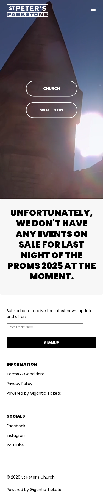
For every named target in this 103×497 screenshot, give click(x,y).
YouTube (15, 445)
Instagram (16, 435)
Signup (51, 342)
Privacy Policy (19, 383)
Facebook (16, 426)
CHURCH (51, 88)
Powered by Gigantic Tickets (34, 393)
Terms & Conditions (26, 374)
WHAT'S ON (51, 110)
